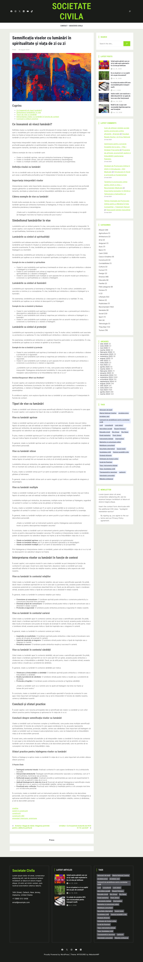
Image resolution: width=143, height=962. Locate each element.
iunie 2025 (104, 363)
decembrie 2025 (106, 354)
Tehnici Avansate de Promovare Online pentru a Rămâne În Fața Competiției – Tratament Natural (117, 204)
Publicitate (103, 303)
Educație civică (105, 432)
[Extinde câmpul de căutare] (129, 11)
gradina (15, 808)
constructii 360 (18, 816)
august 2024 (105, 383)
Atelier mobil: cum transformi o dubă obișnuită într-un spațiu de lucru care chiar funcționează (120, 96)
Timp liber (103, 327)
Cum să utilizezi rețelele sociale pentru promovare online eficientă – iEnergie (116, 131)
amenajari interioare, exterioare (24, 818)
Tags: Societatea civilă (107, 469)
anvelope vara (104, 416)
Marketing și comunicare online (110, 442)
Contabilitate (104, 263)
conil (101, 425)
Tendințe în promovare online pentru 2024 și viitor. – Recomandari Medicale (115, 185)
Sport (101, 317)
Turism (101, 330)
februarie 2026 (106, 352)
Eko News (124, 432)
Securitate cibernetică (107, 449)
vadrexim (122, 472)
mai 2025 (104, 365)
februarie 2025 (106, 371)
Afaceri (101, 230)
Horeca (101, 290)
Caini (101, 253)
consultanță (109, 425)
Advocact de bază (106, 410)
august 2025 (105, 358)
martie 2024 (105, 394)
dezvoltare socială (106, 428)
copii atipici (119, 425)
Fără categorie (104, 287)
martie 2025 (105, 369)
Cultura (102, 267)
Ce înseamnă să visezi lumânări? (29, 110)
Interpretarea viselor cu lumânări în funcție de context (37, 117)
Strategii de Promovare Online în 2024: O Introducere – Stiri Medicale (117, 169)
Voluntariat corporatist (107, 475)
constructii (16, 813)
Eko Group (115, 432)
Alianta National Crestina (108, 413)
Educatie (102, 280)
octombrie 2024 (106, 379)
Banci (101, 250)
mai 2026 (104, 348)
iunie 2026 (104, 346)
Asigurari (102, 243)
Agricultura (103, 233)
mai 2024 (104, 390)
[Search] (126, 43)
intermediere (119, 439)
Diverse (102, 277)
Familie (101, 283)
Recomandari (104, 307)
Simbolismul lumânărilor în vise (28, 112)
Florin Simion (117, 435)
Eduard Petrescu (120, 428)
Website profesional (106, 479)
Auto (101, 247)
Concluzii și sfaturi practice (27, 119)
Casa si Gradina (105, 257)
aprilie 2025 (105, 367)
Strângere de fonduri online (109, 459)
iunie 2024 (104, 388)
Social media (121, 449)
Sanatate (102, 310)
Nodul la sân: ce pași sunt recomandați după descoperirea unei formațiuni (120, 107)
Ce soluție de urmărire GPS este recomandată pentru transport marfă (121, 85)
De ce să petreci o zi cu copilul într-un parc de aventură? (120, 74)
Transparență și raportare (108, 472)
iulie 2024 (104, 386)
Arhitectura (103, 237)
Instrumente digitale (106, 439)
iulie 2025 (104, 360)
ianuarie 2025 (105, 373)
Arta (100, 240)
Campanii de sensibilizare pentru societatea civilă (114, 421)
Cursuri (102, 270)
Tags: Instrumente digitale (108, 465)
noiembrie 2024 (106, 377)
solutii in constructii (20, 811)
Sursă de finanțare (106, 462)
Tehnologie (103, 324)
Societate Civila (23, 870)
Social (101, 313)
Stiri (100, 320)
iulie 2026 (104, 344)
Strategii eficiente (106, 455)
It (99, 293)
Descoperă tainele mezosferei (118, 210)
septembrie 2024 (107, 381)
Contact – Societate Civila (71, 26)
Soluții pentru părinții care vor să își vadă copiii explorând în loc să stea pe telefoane (120, 63)
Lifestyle (102, 297)
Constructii (103, 260)
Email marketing (105, 435)
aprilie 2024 (105, 392)
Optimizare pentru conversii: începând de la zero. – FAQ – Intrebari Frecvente (115, 147)
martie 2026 (105, 350)
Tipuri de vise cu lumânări (26, 114)
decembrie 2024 (106, 375)
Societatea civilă (105, 452)
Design (101, 273)
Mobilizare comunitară (107, 445)
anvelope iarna (124, 413)
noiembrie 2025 (106, 356)
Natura (101, 300)
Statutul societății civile (121, 452)
